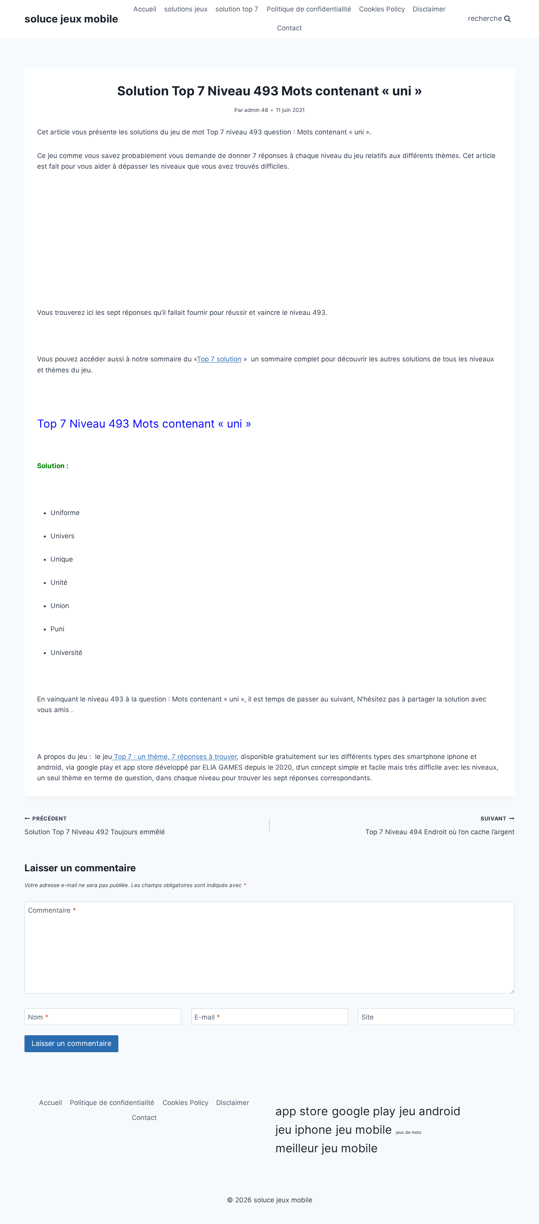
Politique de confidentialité (309, 9)
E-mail (207, 1017)
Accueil (144, 9)
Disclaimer (429, 9)
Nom (38, 1017)
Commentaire (52, 910)
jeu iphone (303, 1130)
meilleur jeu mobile (326, 1148)
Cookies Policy (382, 9)
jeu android (429, 1111)
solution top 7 (236, 9)
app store (301, 1111)
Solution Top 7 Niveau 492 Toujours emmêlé (94, 825)
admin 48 (256, 110)
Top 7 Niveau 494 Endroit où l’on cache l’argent (440, 825)
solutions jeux (186, 9)
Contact (289, 28)
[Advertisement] (269, 239)
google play (363, 1111)
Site (367, 1017)
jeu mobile (364, 1130)
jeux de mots (408, 1132)
